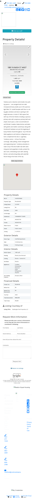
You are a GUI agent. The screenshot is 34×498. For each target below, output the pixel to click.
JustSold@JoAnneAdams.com (14, 7)
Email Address (7, 333)
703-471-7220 (6, 439)
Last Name (20, 328)
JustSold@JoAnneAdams (12, 472)
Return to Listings (9, 44)
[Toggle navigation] (31, 19)
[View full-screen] (29, 47)
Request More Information (17, 92)
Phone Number (21, 333)
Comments (6, 345)
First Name (6, 328)
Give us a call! (17, 31)
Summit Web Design (26, 495)
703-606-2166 (6, 462)
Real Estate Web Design (13, 495)
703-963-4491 (11, 3)
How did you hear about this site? (12, 339)
